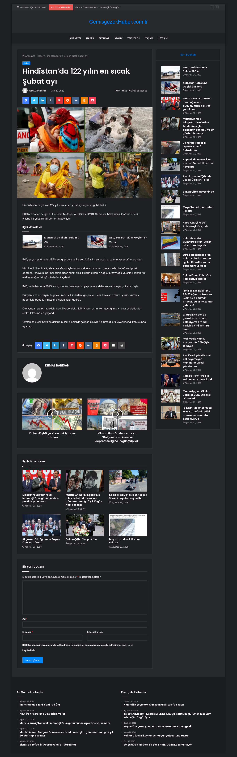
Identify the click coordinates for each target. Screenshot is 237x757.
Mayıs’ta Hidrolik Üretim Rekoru (124, 540)
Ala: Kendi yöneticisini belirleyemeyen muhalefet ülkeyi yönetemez (197, 361)
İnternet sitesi (95, 632)
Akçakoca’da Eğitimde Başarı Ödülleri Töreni (41, 540)
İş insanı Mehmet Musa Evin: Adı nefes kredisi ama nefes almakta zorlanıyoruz (197, 413)
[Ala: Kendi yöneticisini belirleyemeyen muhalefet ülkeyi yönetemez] (170, 360)
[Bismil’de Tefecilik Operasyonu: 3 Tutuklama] (170, 147)
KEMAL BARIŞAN (37, 90)
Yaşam (149, 38)
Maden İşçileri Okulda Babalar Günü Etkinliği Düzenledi (197, 394)
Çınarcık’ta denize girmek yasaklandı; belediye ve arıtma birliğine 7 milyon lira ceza (196, 322)
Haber (90, 38)
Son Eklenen (188, 54)
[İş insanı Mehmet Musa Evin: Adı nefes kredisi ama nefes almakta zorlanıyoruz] (170, 412)
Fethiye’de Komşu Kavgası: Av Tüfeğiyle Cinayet (196, 342)
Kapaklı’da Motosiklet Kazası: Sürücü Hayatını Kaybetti (128, 496)
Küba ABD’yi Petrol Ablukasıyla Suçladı (195, 224)
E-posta (27, 632)
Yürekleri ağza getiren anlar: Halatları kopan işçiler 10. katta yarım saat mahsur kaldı (197, 260)
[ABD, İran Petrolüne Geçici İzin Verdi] (97, 241)
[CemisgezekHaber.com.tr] (118, 22)
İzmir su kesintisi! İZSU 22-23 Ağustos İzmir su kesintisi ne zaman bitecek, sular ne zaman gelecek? (198, 298)
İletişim (163, 38)
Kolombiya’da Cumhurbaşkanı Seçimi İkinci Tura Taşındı (197, 241)
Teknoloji (133, 38)
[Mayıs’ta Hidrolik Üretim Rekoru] (128, 525)
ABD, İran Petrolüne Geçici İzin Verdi (195, 84)
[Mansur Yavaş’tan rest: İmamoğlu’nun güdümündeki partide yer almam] (41, 480)
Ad (24, 618)
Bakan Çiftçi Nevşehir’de (81, 539)
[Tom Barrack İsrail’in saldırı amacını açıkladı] (170, 380)
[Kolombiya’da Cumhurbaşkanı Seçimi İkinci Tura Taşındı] (170, 242)
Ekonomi (104, 38)
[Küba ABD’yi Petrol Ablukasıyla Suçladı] (170, 227)
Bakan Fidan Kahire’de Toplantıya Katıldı (197, 277)
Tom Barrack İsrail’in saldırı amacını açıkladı (198, 377)
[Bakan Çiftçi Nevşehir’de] (85, 525)
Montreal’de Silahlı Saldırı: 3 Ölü (195, 69)
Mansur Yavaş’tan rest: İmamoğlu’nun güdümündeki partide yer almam (112, 7)
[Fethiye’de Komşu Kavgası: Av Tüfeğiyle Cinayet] (170, 343)
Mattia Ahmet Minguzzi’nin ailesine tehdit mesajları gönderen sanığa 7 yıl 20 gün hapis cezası (84, 500)
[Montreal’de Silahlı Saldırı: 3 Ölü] (32, 241)
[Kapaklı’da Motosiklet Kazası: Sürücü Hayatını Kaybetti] (128, 480)
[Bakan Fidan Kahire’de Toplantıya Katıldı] (170, 279)
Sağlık (118, 38)
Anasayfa (75, 38)
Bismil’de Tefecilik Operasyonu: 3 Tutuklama (194, 146)
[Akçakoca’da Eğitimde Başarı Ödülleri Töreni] (41, 525)
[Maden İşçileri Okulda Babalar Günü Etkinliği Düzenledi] (170, 396)
